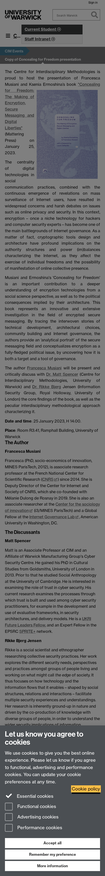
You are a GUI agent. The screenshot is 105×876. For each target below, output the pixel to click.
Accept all (52, 843)
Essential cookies (34, 796)
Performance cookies (39, 828)
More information (52, 866)
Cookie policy (86, 789)
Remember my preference (52, 854)
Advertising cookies (37, 817)
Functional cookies (36, 806)
